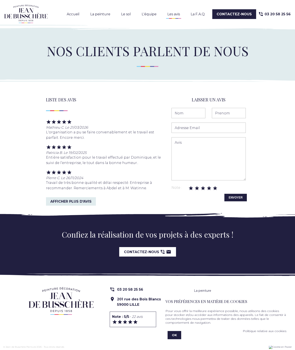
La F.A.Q (198, 14)
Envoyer (236, 197)
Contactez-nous (234, 14)
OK (174, 335)
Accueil (73, 14)
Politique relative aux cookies (264, 331)
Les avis (173, 14)
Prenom (222, 113)
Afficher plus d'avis (71, 201)
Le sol (126, 14)
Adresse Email (187, 128)
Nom (179, 113)
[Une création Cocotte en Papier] (280, 347)
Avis (178, 142)
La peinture (100, 14)
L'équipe (149, 14)
